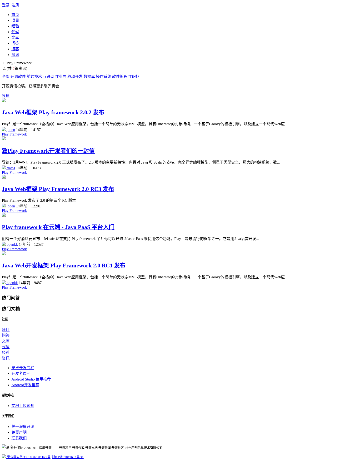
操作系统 (104, 77)
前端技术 (35, 77)
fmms (10, 168)
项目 (15, 20)
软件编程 (120, 77)
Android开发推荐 (25, 385)
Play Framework (14, 134)
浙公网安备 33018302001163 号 (28, 457)
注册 (15, 5)
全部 (6, 77)
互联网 (49, 77)
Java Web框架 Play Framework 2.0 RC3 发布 (58, 189)
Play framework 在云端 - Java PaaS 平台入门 (58, 227)
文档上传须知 (22, 406)
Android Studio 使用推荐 (31, 379)
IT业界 (61, 77)
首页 (15, 15)
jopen (10, 130)
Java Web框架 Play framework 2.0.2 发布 (53, 112)
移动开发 (75, 77)
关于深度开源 (22, 427)
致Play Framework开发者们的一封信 (48, 151)
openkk (12, 244)
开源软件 (18, 77)
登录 (6, 5)
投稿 (6, 96)
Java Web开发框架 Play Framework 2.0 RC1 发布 (63, 265)
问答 (15, 43)
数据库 (90, 77)
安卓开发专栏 (22, 368)
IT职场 (134, 77)
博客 (15, 49)
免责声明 (19, 432)
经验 (15, 26)
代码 (15, 32)
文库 (15, 37)
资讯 (15, 55)
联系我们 (19, 438)
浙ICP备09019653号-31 (68, 457)
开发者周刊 (20, 373)
